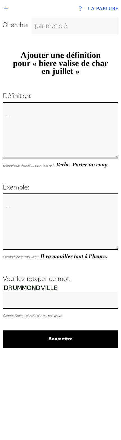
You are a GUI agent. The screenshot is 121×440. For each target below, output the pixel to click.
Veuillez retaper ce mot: (36, 279)
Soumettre (61, 338)
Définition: (17, 96)
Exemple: (16, 187)
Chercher (16, 25)
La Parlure (103, 8)
